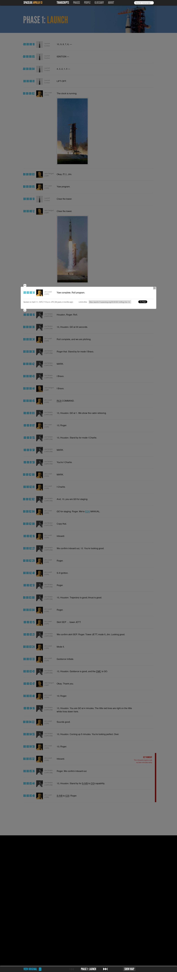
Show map (129, 969)
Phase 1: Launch (88, 969)
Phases (76, 3)
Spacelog (28, 3)
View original (30, 969)
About (111, 3)
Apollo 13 (37, 3)
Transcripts (63, 3)
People (87, 3)
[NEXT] (105, 969)
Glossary (99, 3)
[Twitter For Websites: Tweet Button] (145, 301)
